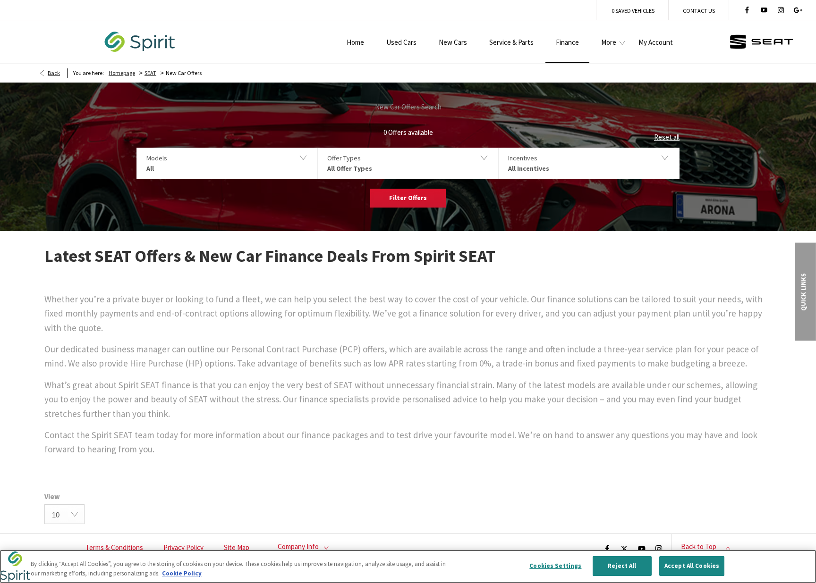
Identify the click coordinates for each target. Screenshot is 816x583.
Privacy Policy (183, 547)
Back (54, 72)
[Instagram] (781, 10)
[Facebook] (747, 10)
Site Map (236, 547)
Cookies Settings (555, 566)
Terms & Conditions (114, 547)
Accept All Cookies (691, 566)
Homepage (122, 72)
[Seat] (761, 42)
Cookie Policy (182, 573)
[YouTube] (764, 10)
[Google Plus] (798, 10)
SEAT (150, 72)
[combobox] (64, 514)
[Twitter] (624, 548)
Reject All (622, 566)
